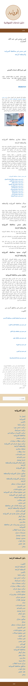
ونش (23, 546)
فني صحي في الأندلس (9, 367)
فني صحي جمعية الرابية (17, 192)
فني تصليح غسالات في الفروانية (14, 492)
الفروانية (22, 419)
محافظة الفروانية (8, 365)
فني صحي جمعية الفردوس (17, 189)
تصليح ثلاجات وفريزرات (17, 594)
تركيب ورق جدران (19, 589)
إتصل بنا (22, 416)
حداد (23, 603)
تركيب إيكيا (21, 425)
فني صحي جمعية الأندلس (17, 187)
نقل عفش (21, 544)
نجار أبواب (21, 541)
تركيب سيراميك (20, 430)
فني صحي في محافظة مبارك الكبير (18, 331)
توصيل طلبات (20, 600)
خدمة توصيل (21, 460)
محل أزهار (21, 516)
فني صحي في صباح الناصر (20, 383)
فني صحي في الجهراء (21, 344)
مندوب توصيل (20, 535)
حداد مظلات (21, 452)
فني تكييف (21, 636)
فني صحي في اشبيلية (20, 367)
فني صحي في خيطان (8, 381)
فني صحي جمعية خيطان (17, 182)
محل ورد (22, 522)
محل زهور (21, 519)
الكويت (23, 564)
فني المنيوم (21, 487)
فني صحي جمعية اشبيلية (17, 191)
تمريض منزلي (20, 597)
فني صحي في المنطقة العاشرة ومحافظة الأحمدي (14, 318)
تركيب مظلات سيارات (17, 441)
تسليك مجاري (20, 449)
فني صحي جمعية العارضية (17, 186)
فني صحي (14, 365)
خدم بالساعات (20, 454)
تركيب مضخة (20, 438)
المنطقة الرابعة (21, 365)
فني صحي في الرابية (10, 369)
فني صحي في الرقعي (12, 371)
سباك (23, 471)
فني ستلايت (21, 500)
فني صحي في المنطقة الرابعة (10, 379)
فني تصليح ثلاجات (19, 489)
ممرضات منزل (20, 533)
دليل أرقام (21, 614)
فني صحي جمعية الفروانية (17, 196)
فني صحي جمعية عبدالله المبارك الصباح (14, 179)
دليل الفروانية (20, 468)
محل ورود (22, 661)
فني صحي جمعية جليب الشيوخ (16, 184)
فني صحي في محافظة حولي (19, 338)
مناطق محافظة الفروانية (17, 666)
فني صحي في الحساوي (20, 369)
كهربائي (22, 644)
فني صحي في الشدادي (12, 373)
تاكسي (23, 422)
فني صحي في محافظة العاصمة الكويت (17, 324)
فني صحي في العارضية (12, 375)
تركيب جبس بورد (19, 427)
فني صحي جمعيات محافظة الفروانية (17, 176)
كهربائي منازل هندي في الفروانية (14, 513)
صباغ (23, 622)
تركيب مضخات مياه (18, 583)
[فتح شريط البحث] (2, 31)
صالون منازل (21, 619)
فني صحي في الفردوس (12, 377)
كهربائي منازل (20, 511)
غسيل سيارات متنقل (18, 484)
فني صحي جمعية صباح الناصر (16, 181)
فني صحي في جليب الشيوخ (19, 381)
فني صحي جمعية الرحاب (17, 194)
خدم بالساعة (21, 457)
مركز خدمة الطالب (18, 530)
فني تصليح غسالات (19, 633)
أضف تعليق (22, 387)
